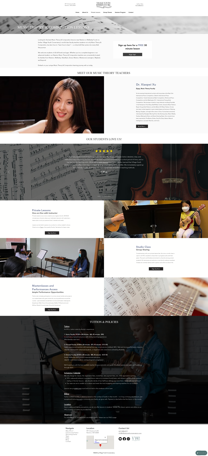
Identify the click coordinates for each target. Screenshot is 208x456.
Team (41, 227)
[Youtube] (120, 438)
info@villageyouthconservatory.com (130, 433)
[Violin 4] (105, 196)
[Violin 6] (99, 196)
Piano (138, 88)
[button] (85, 12)
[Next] (199, 172)
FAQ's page (112, 417)
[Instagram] (128, 438)
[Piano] (108, 196)
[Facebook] (124, 438)
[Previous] (9, 172)
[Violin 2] (102, 196)
